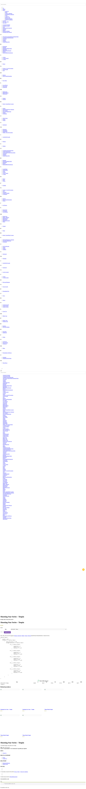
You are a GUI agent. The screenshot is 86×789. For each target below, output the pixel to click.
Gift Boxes (5, 341)
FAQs (6, 15)
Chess (4, 171)
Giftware (4, 29)
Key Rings (5, 80)
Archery (4, 39)
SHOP (4, 9)
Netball (4, 98)
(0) (3, 8)
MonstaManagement (13, 776)
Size (5, 629)
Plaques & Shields (6, 31)
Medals (4, 30)
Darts (4, 179)
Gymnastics (5, 194)
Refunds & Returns (8, 18)
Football (4, 185)
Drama (4, 180)
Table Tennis (5, 118)
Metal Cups (5, 315)
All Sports (5, 38)
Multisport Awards (6, 220)
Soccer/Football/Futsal (7, 111)
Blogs (6, 12)
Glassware (5, 267)
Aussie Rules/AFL (6, 41)
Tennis (4, 119)
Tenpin (4, 120)
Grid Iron (4, 192)
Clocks (4, 276)
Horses (4, 200)
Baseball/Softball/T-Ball (7, 48)
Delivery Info (7, 17)
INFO (4, 10)
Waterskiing (5, 130)
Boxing (4, 51)
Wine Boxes (5, 362)
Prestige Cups (5, 321)
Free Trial (4, 22)
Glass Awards (5, 69)
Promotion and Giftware (7, 32)
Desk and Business (6, 282)
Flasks (4, 337)
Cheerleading (5, 170)
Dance (4, 63)
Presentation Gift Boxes (7, 352)
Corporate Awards (6, 25)
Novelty (4, 99)
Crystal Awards (5, 58)
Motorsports (5, 93)
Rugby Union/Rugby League (8, 103)
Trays (4, 295)
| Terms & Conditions (24, 771)
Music (4, 221)
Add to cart (7, 632)
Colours (2, 684)
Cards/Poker (5, 169)
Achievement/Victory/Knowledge (9, 152)
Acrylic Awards (6, 272)
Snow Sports (5, 110)
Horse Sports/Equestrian (7, 76)
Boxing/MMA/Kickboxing (8, 52)
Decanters (4, 331)
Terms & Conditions (9, 19)
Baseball (4, 47)
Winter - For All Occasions (8, 132)
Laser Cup (5, 311)
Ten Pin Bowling (6, 246)
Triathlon (4, 249)
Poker (4, 230)
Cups (4, 26)
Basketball (5, 49)
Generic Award (5, 306)
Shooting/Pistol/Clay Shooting (8, 109)
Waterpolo (5, 129)
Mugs (4, 348)
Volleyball (5, 124)
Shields (4, 146)
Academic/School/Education (8, 37)
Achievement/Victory (7, 151)
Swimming (5, 113)
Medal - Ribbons (6, 217)
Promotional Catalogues (9, 14)
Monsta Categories (17, 635)
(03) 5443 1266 (6, 21)
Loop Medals (5, 211)
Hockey (4, 75)
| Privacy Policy (17, 771)
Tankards (4, 357)
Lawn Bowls (5, 85)
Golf (4, 70)
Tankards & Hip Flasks (7, 358)
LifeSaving (5, 87)
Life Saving (5, 86)
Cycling (4, 59)
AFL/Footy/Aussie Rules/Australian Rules (10, 36)
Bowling (29, 635)
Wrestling (4, 258)
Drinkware (5, 332)
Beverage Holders (6, 327)
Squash (4, 112)
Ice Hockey (5, 205)
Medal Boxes (5, 218)
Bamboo (4, 326)
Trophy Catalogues (8, 13)
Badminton (5, 46)
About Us (7, 11)
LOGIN (4, 20)
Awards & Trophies (6, 24)
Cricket (4, 57)
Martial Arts (5, 91)
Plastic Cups (5, 320)
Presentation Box (6, 291)
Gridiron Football (6, 193)
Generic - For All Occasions (8, 68)
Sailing (4, 108)
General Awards (6, 304)
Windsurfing (5, 131)
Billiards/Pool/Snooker (7, 50)
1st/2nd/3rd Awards (6, 137)
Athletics (4, 40)
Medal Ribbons (5, 92)
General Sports (5, 305)
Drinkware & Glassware (7, 28)
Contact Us (7, 16)
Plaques (4, 141)
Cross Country (5, 173)
